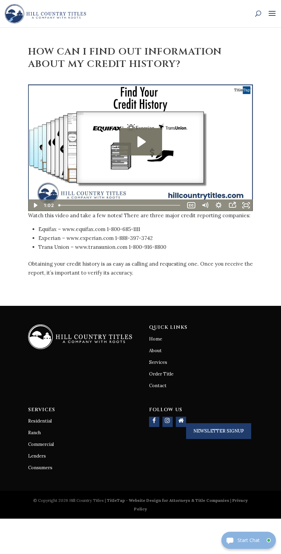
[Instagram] (167, 422)
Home (155, 339)
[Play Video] (35, 205)
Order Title (161, 374)
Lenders (37, 456)
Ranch (34, 433)
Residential (40, 421)
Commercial (41, 444)
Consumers (40, 468)
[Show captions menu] (191, 205)
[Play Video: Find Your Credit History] (140, 141)
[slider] (120, 205)
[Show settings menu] (218, 205)
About (155, 351)
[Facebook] (154, 422)
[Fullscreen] (246, 205)
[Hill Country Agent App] (181, 422)
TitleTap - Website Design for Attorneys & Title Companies (168, 500)
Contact (158, 386)
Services (158, 362)
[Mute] (205, 205)
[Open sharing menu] (232, 205)
